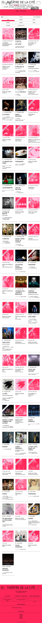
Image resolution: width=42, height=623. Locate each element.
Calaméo (21, 617)
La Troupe (11, 6)
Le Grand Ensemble (20, 6)
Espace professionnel (34, 596)
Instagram (21, 614)
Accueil (11, 5)
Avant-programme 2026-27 (16, 607)
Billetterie (25, 8)
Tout (8, 19)
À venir (17, 10)
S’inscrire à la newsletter (21, 599)
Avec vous (30, 5)
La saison (16, 5)
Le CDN (6, 6)
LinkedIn (21, 618)
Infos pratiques (18, 8)
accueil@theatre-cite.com (21, 592)
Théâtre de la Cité (21, 2)
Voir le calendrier (36, 16)
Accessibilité (23, 5)
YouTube (21, 616)
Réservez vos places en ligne (7, 600)
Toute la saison (23, 10)
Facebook (21, 615)
